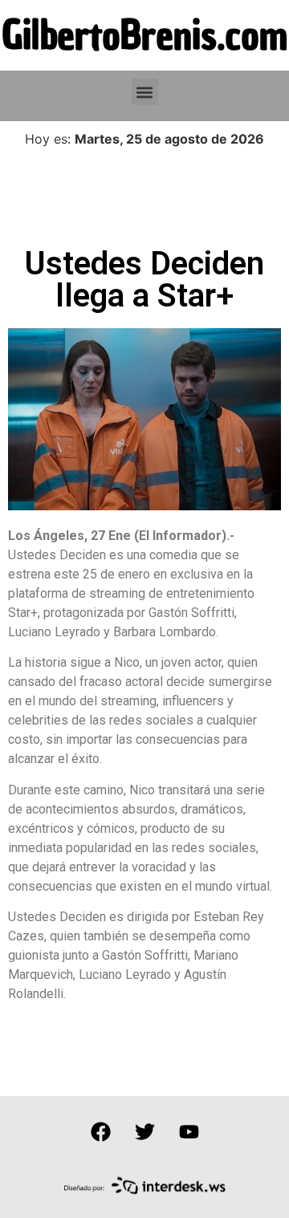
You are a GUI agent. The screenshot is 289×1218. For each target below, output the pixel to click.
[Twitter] (144, 1132)
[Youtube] (189, 1132)
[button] (145, 92)
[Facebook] (100, 1132)
